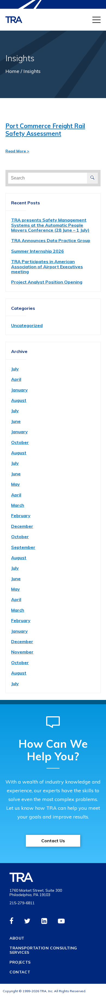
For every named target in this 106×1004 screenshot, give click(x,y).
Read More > (17, 151)
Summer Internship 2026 (37, 251)
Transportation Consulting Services (43, 950)
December (22, 526)
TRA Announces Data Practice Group (50, 240)
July (15, 369)
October (20, 442)
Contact (20, 972)
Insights (31, 71)
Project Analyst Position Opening (46, 282)
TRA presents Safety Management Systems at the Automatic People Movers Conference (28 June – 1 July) (50, 225)
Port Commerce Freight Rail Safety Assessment (45, 129)
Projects (20, 962)
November (22, 652)
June (16, 421)
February (20, 515)
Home (12, 71)
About (17, 938)
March (17, 505)
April (16, 379)
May (15, 484)
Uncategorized (27, 325)
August (18, 400)
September (23, 547)
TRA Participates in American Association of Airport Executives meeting (47, 266)
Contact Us (53, 840)
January (19, 390)
